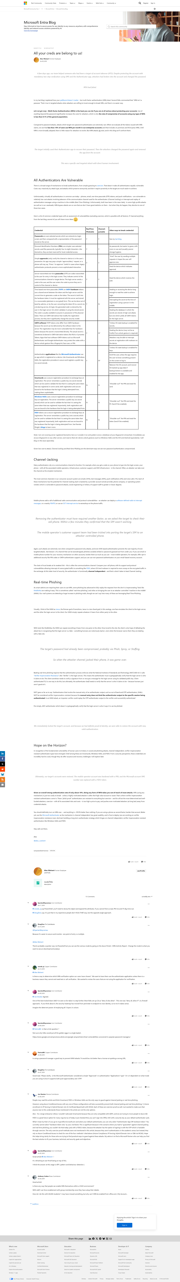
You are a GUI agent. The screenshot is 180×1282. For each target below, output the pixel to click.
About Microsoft (149, 1253)
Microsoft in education (70, 1249)
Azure (119, 1249)
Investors (147, 1263)
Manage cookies (110, 1279)
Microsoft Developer (123, 1253)
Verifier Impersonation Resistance (46, 675)
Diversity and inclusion (151, 1266)
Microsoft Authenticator (70, 354)
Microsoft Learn (122, 1256)
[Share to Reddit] (100, 1238)
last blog (118, 239)
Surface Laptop (12, 1253)
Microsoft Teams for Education (71, 1256)
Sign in (124, 1225)
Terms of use (120, 1279)
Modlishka (37, 590)
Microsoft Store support (43, 1256)
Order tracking (41, 1263)
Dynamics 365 (93, 1256)
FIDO (36, 412)
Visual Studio (121, 1273)
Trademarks (128, 1279)
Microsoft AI (93, 1249)
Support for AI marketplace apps (126, 1259)
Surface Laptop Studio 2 (15, 1256)
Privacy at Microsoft (150, 1259)
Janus (58, 609)
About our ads (153, 1279)
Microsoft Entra (50, 9)
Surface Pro (12, 1249)
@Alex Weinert (38, 942)
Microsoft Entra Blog (62, 9)
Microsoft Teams (94, 1266)
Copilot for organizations (15, 1259)
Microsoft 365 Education (70, 1259)
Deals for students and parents (72, 1269)
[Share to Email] (110, 1238)
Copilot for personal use (15, 1263)
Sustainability (148, 1273)
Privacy (101, 1279)
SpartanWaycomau (44, 903)
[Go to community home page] (25, 3)
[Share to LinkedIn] (90, 1238)
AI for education (68, 1273)
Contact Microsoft (92, 1279)
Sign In (153, 3)
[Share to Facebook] (93, 1238)
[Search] (140, 3)
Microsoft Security (94, 1253)
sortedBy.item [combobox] (146, 897)
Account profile (41, 1249)
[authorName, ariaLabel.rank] (36, 60)
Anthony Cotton (43, 1176)
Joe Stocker (38, 997)
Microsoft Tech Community (125, 1263)
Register (145, 3)
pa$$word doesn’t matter (69, 100)
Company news (149, 1256)
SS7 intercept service (70, 503)
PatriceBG (37, 1029)
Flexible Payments (41, 1273)
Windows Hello (41, 397)
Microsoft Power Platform (96, 1263)
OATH (68, 289)
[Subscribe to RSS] (107, 1238)
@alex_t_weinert (40, 841)
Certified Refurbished (42, 1266)
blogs (43, 427)
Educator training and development (73, 1266)
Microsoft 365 (93, 1259)
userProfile (141, 871)
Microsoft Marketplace (124, 1266)
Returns (39, 1259)
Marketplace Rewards (123, 1269)
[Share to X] (97, 1238)
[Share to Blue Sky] (104, 1238)
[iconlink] (38, 883)
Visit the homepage (31, 30)
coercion (100, 185)
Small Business (94, 1273)
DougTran (37, 913)
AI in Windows (12, 1266)
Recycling (145, 1279)
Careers (147, 1249)
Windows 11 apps (13, 1273)
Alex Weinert (44, 59)
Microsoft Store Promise (43, 1269)
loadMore (35, 1204)
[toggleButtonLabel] (154, 8)
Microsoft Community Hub (31, 9)
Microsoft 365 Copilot (95, 1269)
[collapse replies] (28, 902)
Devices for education (69, 1253)
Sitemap (84, 1279)
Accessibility (148, 1269)
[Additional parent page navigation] (42, 8)
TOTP (61, 289)
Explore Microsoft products (15, 1269)
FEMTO (52, 503)
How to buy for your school (71, 1263)
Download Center (41, 1253)
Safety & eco (137, 1279)
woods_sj (37, 909)
